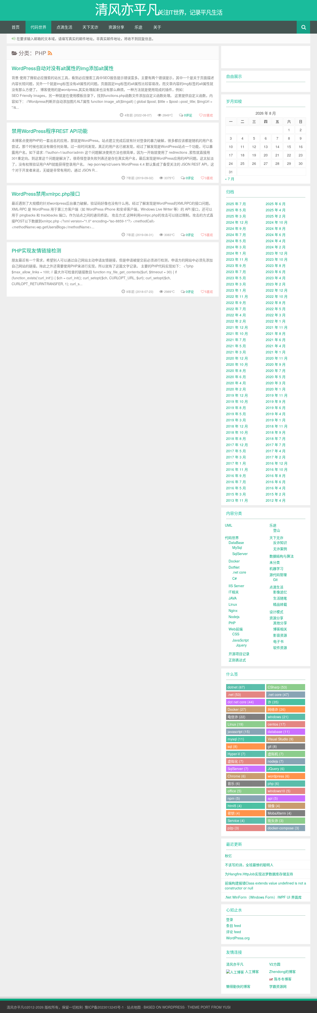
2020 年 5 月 (276, 376)
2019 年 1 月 (276, 419)
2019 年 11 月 (277, 395)
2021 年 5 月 (236, 345)
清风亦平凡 (234, 964)
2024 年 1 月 (236, 253)
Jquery (241, 645)
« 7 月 (229, 178)
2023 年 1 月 (236, 290)
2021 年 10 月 (237, 333)
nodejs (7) (276, 761)
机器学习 (276, 568)
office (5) (234, 790)
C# (234, 578)
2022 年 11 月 (237, 296)
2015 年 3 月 (236, 494)
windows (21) (278, 716)
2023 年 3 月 (236, 283)
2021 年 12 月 (237, 327)
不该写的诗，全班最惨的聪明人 (249, 864)
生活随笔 (280, 598)
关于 (157, 27)
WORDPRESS (173, 1007)
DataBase (236, 542)
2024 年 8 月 (276, 228)
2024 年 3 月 (236, 246)
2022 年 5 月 (276, 308)
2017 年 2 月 (276, 456)
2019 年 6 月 (276, 407)
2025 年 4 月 (276, 209)
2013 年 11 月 (237, 500)
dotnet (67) (236, 687)
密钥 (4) (234, 813)
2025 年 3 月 (236, 216)
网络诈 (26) (277, 709)
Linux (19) (235, 724)
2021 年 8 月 (276, 333)
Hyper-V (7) (236, 753)
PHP (232, 622)
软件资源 (280, 647)
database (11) (279, 731)
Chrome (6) (237, 776)
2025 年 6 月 (276, 203)
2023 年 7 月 (236, 271)
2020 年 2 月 (236, 389)
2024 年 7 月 (236, 234)
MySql (237, 547)
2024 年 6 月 (276, 234)
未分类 (274, 562)
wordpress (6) (279, 776)
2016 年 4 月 (276, 487)
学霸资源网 (278, 986)
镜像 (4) (274, 805)
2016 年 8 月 (276, 475)
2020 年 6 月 (236, 376)
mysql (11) (236, 738)
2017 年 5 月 (236, 450)
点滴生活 (64, 27)
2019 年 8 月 (236, 407)
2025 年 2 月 (276, 216)
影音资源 (280, 635)
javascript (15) (239, 731)
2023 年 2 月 (276, 283)
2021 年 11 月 (277, 327)
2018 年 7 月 (276, 438)
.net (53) (234, 694)
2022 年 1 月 (276, 321)
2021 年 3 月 (236, 351)
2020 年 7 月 (276, 370)
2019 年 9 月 (276, 401)
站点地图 (134, 1007)
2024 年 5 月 (236, 240)
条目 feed (233, 925)
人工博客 (251, 971)
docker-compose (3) (283, 827)
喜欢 (208, 115)
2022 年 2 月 (236, 321)
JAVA (233, 598)
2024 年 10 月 (277, 222)
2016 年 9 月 (236, 475)
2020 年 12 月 (237, 358)
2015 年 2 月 (276, 494)
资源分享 (116, 27)
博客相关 (280, 628)
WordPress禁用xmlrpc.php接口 (46, 193)
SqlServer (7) (238, 768)
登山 (276, 530)
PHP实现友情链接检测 (36, 250)
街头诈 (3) (276, 820)
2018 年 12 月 (237, 426)
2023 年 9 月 (236, 265)
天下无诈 (90, 27)
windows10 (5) (279, 790)
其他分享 (280, 622)
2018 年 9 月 (276, 432)
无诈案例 (280, 548)
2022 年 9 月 (236, 302)
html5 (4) (235, 805)
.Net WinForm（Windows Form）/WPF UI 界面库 (263, 897)
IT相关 (234, 591)
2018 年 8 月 (236, 438)
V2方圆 (274, 964)
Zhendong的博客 (282, 971)
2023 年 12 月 (277, 253)
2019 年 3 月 (236, 419)
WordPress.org (238, 937)
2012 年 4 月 (276, 500)
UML (228, 525)
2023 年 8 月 (276, 265)
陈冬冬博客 (282, 978)
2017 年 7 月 (276, 444)
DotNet (234, 567)
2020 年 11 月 (277, 358)
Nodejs (234, 616)
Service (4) (236, 820)
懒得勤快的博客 (238, 986)
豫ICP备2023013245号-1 (104, 1007)
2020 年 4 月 (236, 382)
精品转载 (280, 604)
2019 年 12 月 (237, 395)
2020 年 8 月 (236, 370)
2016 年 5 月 (236, 487)
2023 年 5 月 (236, 277)
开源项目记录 (239, 653)
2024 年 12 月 (237, 222)
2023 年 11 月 (237, 259)
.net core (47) (278, 694)
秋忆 (228, 855)
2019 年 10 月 (237, 401)
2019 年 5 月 (236, 413)
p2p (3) (233, 827)
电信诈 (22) (236, 716)
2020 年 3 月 (276, 382)
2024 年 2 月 (276, 246)
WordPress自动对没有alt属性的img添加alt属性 (63, 68)
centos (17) (277, 724)
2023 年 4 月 (276, 277)
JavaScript (240, 640)
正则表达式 (237, 659)
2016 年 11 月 (237, 469)
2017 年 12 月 (237, 444)
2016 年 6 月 (276, 481)
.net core (239, 572)
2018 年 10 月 (237, 432)
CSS (235, 633)
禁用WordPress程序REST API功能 (50, 130)
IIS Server (236, 585)
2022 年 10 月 (277, 296)
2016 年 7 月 (236, 481)
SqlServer (240, 553)
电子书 (278, 641)
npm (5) (234, 798)
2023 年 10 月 (277, 259)
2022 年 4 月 (236, 314)
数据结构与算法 (281, 556)
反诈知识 (280, 542)
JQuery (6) (276, 768)
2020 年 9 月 (276, 364)
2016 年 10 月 (277, 469)
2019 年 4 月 (276, 413)
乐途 (138, 27)
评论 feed (233, 931)
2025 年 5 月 (236, 209)
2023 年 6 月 (276, 271)
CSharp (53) (277, 687)
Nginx (233, 610)
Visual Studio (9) (280, 738)
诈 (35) (273, 701)
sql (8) (233, 746)
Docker (234, 561)
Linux (233, 604)
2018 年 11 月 (277, 426)
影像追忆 (280, 591)
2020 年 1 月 (276, 389)
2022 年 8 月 (276, 302)
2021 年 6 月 (276, 339)
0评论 (188, 115)
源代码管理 (278, 574)
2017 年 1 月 (236, 463)
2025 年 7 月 (236, 203)
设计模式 (276, 611)
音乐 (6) (234, 783)
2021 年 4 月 (276, 345)
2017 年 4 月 (276, 450)
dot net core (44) (241, 701)
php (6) (273, 783)
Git (275, 579)
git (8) (272, 746)
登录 (229, 919)
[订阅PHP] (50, 53)
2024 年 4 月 (276, 240)
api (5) (273, 798)
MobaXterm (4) (279, 813)
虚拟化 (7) (235, 761)
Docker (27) (237, 709)
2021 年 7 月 (236, 339)
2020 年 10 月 (237, 364)
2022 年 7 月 (236, 308)
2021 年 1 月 (276, 351)
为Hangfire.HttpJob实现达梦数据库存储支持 (259, 873)
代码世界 (38, 27)
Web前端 (236, 628)
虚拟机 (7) (276, 753)
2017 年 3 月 (236, 456)
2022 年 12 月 (277, 290)
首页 (16, 27)
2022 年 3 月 (276, 314)
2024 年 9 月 (236, 228)
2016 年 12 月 (277, 463)
